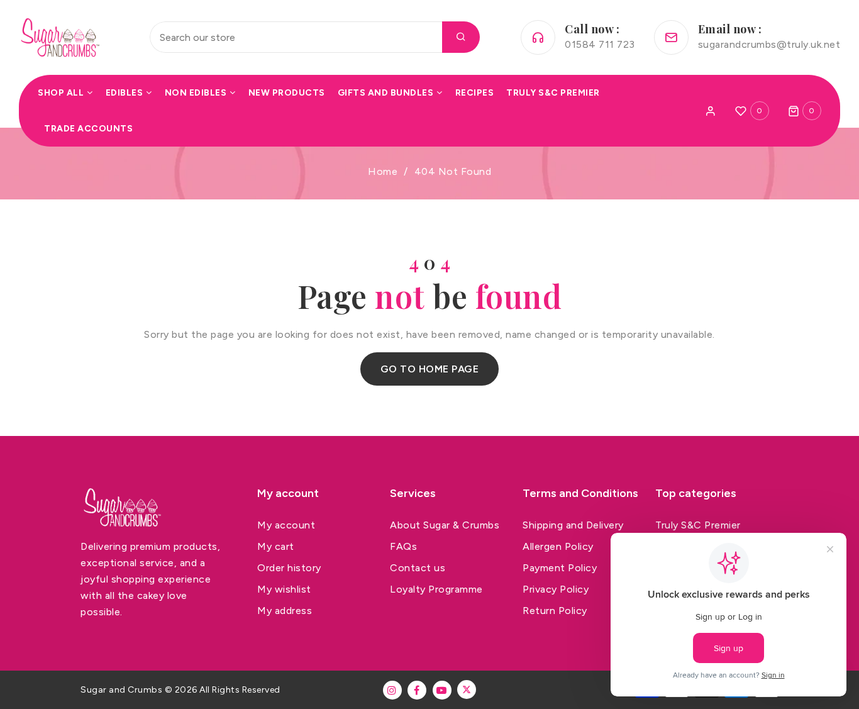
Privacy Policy (556, 589)
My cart (275, 546)
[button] (805, 110)
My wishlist (284, 589)
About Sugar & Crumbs (444, 525)
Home (382, 171)
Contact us (417, 568)
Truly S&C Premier (698, 525)
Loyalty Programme (436, 589)
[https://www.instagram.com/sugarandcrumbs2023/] (392, 690)
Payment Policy (560, 568)
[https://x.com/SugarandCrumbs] (466, 689)
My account (286, 525)
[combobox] (315, 37)
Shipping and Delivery (573, 525)
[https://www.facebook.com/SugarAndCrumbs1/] (416, 690)
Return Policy (555, 611)
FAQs (403, 546)
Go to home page (429, 369)
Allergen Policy (558, 546)
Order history (289, 568)
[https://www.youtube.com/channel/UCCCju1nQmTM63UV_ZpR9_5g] (442, 690)
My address (284, 611)
